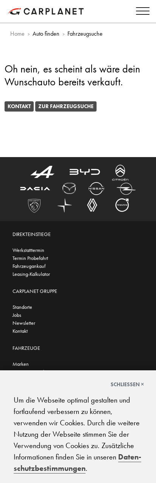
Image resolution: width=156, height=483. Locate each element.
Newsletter (23, 322)
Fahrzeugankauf (28, 266)
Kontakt (19, 106)
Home (17, 34)
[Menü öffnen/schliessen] (140, 12)
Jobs (16, 315)
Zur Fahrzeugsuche (66, 106)
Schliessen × (127, 384)
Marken (20, 363)
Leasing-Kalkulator (31, 274)
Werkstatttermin (28, 250)
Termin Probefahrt (30, 258)
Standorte (22, 307)
